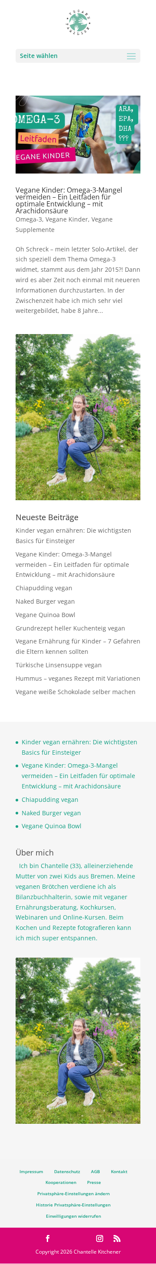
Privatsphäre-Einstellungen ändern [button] (73, 1193)
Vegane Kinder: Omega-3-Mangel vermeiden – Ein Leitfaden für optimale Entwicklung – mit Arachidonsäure (69, 200)
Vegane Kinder (67, 219)
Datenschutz (67, 1171)
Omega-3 (29, 219)
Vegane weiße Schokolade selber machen (76, 692)
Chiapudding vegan (44, 588)
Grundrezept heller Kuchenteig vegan (70, 628)
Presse (94, 1182)
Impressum (31, 1171)
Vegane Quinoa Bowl (45, 615)
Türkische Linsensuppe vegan (59, 665)
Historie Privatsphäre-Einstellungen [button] (73, 1205)
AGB (95, 1171)
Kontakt (119, 1171)
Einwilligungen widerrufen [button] (73, 1216)
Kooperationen (61, 1182)
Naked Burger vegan (45, 601)
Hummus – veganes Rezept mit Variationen (78, 678)
